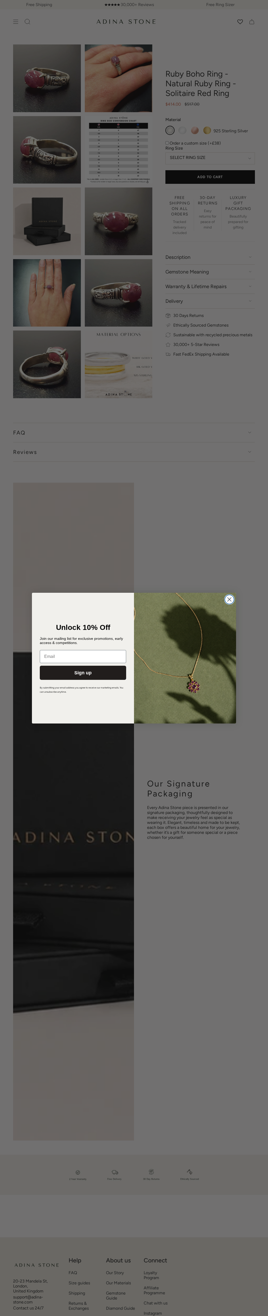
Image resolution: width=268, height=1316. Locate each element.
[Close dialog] (229, 599)
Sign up (83, 672)
